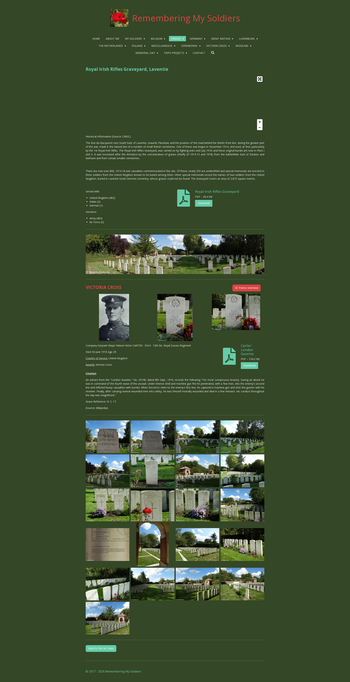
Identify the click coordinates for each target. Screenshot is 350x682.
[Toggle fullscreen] (259, 79)
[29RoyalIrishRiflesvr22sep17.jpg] (107, 618)
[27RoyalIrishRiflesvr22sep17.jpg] (197, 584)
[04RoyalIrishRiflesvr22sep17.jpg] (242, 437)
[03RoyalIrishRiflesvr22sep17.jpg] (197, 437)
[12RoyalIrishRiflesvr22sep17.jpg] (242, 505)
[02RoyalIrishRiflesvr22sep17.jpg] (152, 437)
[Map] (175, 103)
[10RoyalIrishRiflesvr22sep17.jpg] (152, 505)
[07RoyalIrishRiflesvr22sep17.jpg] (197, 471)
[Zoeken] (213, 52)
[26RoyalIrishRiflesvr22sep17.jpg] (152, 584)
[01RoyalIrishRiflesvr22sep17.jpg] (107, 437)
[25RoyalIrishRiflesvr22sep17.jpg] (107, 584)
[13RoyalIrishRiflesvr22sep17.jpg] (107, 544)
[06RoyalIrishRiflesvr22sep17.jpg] (152, 471)
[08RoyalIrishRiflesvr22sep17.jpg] (242, 471)
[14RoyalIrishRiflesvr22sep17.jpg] (152, 544)
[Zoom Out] (259, 127)
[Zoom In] (259, 122)
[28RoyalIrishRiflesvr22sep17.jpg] (242, 584)
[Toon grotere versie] (175, 254)
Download (204, 203)
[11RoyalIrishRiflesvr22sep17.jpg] (197, 505)
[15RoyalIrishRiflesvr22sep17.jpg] (197, 544)
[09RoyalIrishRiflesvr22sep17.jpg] (107, 505)
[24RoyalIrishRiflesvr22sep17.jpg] (242, 544)
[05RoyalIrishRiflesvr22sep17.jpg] (107, 471)
